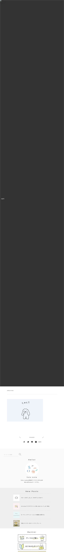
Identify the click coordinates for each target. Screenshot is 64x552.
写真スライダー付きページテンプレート (31, 523)
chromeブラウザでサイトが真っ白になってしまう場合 (35, 506)
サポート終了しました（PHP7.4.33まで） (32, 497)
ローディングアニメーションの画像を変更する (33, 514)
